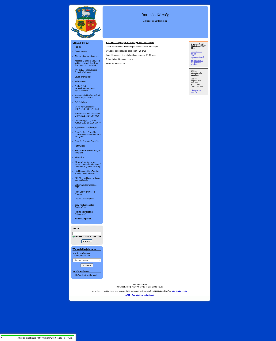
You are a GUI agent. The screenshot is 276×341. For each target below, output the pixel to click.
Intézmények (80, 81)
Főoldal (78, 47)
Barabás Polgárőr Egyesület (87, 141)
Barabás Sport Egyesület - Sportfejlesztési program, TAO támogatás (87, 134)
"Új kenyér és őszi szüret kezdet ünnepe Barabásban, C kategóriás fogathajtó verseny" (88, 164)
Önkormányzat (81, 51)
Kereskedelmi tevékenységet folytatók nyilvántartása (87, 96)
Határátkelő (80, 146)
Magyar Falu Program (84, 199)
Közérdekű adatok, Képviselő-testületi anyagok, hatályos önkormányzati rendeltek (88, 63)
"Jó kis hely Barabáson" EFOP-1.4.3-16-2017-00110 (87, 108)
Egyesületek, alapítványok (86, 127)
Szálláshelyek (81, 102)
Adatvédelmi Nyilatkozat (143, 295)
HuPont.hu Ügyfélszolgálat (87, 275)
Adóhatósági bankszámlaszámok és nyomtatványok (85, 88)
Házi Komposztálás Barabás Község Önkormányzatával (87, 172)
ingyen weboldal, (197, 61)
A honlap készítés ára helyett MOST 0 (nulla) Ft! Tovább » (45, 338)
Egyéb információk (83, 77)
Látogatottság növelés (196, 91)
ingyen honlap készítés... (196, 63)
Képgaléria (79, 157)
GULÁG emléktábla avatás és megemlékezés (87, 179)
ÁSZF (127, 295)
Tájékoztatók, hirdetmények (87, 56)
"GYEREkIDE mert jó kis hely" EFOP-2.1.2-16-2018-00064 (87, 115)
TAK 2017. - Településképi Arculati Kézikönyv (86, 71)
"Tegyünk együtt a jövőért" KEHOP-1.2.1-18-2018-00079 (88, 121)
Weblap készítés (179, 291)
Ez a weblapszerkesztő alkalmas (197, 57)
